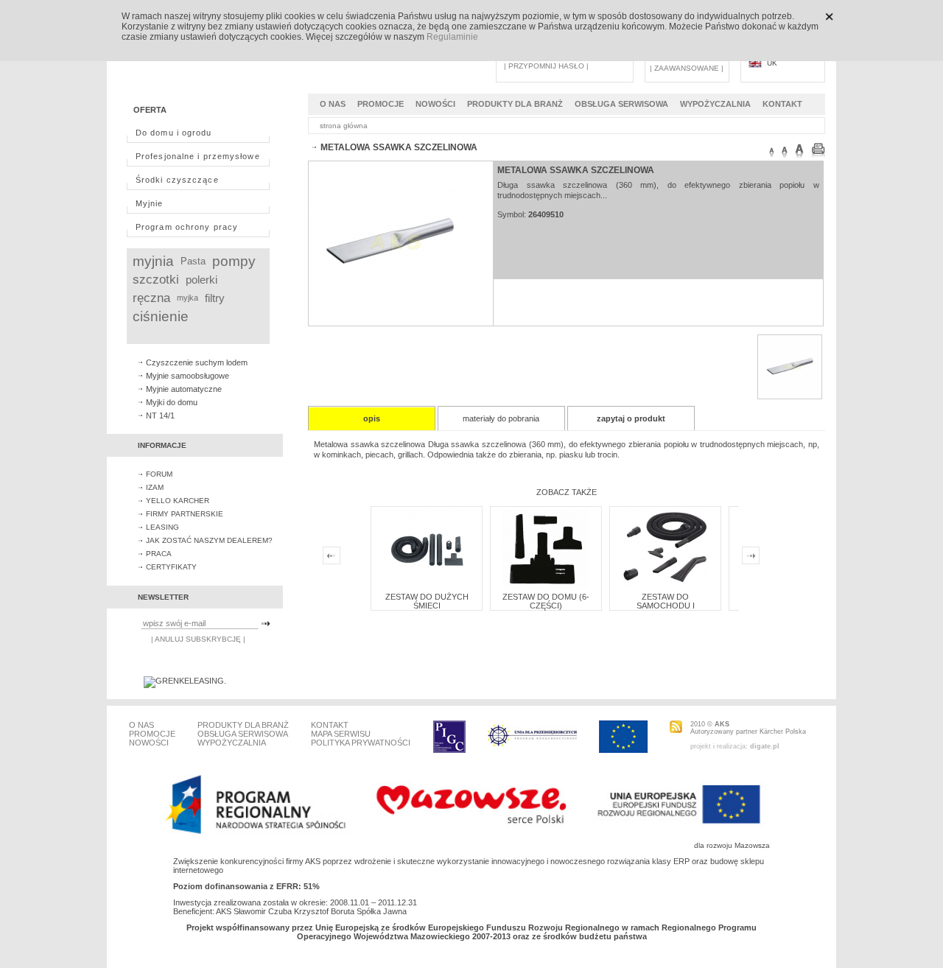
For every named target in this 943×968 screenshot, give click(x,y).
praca (159, 554)
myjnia (153, 261)
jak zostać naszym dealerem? (209, 540)
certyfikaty (171, 567)
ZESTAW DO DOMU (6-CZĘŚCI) (545, 601)
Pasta (193, 261)
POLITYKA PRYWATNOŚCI (360, 742)
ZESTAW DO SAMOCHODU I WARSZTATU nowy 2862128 (666, 610)
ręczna (151, 298)
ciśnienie (161, 316)
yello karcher (177, 501)
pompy (234, 261)
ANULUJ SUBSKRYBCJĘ (198, 639)
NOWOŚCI (435, 103)
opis (371, 418)
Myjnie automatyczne (184, 389)
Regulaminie (452, 37)
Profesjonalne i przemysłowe (198, 156)
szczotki (156, 280)
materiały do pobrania (501, 418)
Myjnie (150, 203)
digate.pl (764, 746)
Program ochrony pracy (187, 226)
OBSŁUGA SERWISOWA (621, 103)
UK (772, 63)
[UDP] (532, 736)
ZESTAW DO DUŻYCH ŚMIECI (427, 601)
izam (155, 487)
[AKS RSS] (676, 726)
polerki (201, 279)
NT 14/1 (160, 415)
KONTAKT (782, 103)
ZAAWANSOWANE (686, 68)
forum (159, 474)
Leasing (162, 527)
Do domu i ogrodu (174, 132)
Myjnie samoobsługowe (187, 375)
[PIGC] (449, 736)
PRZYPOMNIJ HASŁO (546, 66)
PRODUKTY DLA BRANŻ (515, 103)
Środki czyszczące (177, 179)
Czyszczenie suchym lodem (197, 362)
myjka (187, 297)
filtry (215, 298)
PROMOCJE (380, 103)
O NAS (333, 103)
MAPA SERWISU (341, 733)
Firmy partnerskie (184, 514)
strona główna (344, 126)
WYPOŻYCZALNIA (715, 103)
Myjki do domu (171, 402)
